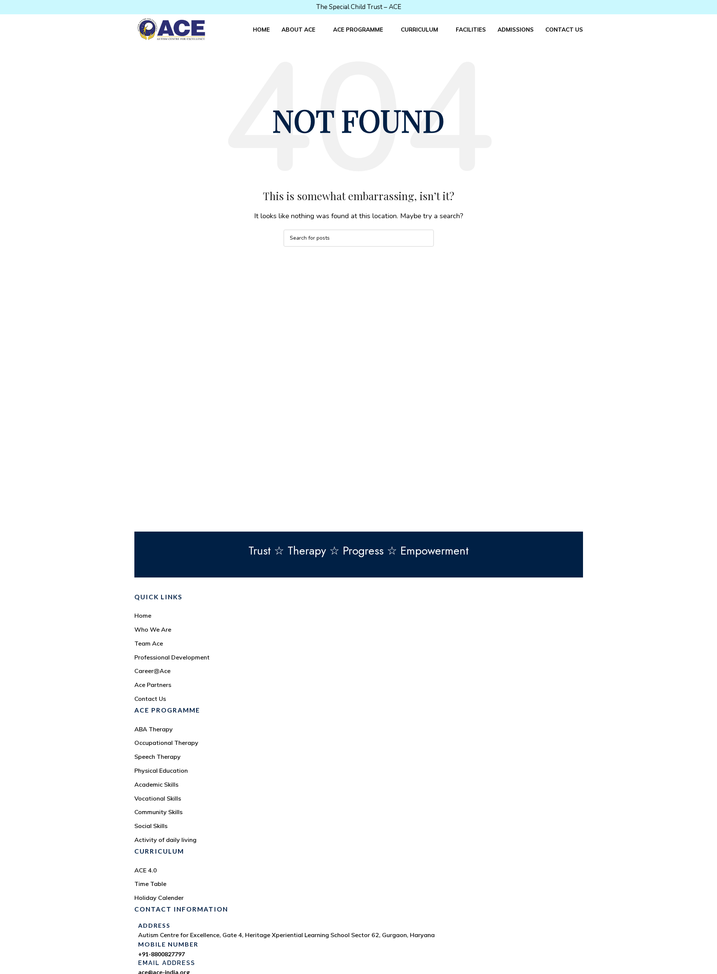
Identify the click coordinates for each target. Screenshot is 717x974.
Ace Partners (152, 684)
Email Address (166, 962)
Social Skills (150, 826)
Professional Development (172, 657)
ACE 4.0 (145, 870)
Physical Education (161, 770)
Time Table (150, 883)
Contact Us (150, 698)
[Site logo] (171, 28)
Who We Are (152, 629)
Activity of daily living (165, 839)
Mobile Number (168, 944)
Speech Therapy (157, 756)
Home (142, 615)
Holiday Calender (159, 897)
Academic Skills (156, 784)
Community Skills (158, 812)
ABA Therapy (153, 729)
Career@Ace (152, 671)
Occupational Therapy (166, 742)
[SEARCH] (425, 238)
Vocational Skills (157, 798)
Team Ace (148, 643)
